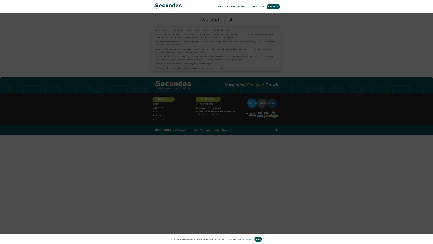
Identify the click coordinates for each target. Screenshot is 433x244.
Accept (258, 239)
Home (220, 6)
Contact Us (273, 6)
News (262, 6)
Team (254, 6)
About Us (231, 6)
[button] (243, 6)
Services (242, 6)
